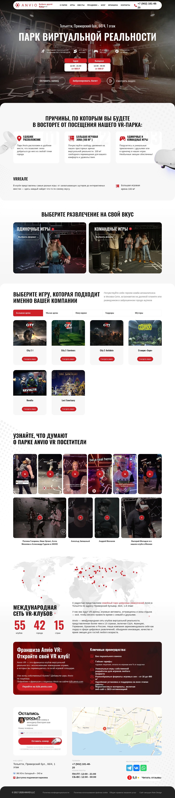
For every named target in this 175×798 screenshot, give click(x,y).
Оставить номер (40, 741)
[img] (117, 731)
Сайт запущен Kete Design (151, 792)
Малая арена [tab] (52, 313)
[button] (49, 81)
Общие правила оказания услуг (123, 792)
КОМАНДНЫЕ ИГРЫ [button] (111, 229)
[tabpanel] (87, 368)
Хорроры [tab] (109, 313)
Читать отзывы (151, 777)
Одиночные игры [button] (33, 229)
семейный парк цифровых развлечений (123, 603)
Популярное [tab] (81, 313)
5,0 (135, 777)
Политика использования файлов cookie (91, 792)
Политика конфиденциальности (56, 792)
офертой (57, 749)
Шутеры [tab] (139, 313)
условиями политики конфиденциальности (36, 749)
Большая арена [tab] (23, 313)
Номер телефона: (25, 728)
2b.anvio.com (76, 681)
